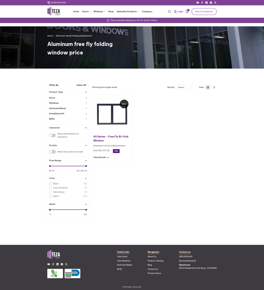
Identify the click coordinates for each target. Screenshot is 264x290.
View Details (99, 157)
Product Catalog (155, 261)
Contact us (153, 269)
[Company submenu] (153, 11)
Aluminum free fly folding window (109, 145)
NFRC (119, 269)
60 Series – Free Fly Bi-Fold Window (110, 138)
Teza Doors (122, 256)
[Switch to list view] (214, 87)
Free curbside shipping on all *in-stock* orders (134, 20)
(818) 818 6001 (58, 2)
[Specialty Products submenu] (137, 11)
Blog (150, 265)
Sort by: (171, 87)
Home (50, 36)
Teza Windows (123, 261)
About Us (152, 256)
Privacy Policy (154, 273)
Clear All (81, 85)
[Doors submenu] (89, 11)
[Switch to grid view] (208, 87)
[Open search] (169, 11)
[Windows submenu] (104, 11)
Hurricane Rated (124, 265)
